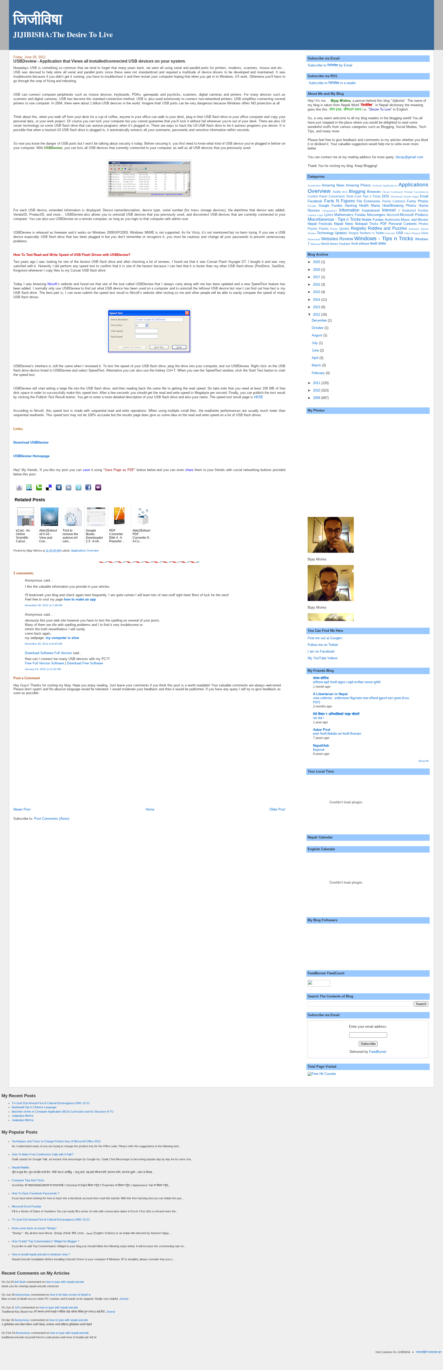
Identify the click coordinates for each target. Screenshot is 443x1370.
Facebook (315, 201)
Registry (358, 228)
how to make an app (80, 599)
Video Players (412, 233)
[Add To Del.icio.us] (48, 487)
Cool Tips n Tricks (368, 196)
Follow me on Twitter (323, 645)
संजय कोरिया (321, 678)
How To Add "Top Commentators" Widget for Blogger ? (45, 1241)
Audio (337, 191)
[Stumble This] (28, 487)
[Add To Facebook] (88, 487)
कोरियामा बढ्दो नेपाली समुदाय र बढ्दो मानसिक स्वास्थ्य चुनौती (346, 682)
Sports (424, 228)
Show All (423, 760)
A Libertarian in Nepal (330, 694)
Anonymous (22, 1294)
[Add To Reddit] (68, 487)
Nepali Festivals (320, 224)
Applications (390, 185)
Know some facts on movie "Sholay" (34, 1228)
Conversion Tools (341, 196)
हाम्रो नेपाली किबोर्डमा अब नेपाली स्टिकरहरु (337, 734)
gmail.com (415, 157)
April (315, 358)
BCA (345, 192)
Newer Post (22, 809)
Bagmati (319, 750)
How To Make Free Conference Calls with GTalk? (42, 1154)
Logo (320, 215)
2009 (317, 398)
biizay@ (402, 157)
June (316, 350)
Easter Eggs (411, 196)
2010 (317, 390)
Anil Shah (20, 1281)
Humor (423, 205)
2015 (317, 292)
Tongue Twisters (359, 233)
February (319, 373)
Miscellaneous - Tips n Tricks (334, 219)
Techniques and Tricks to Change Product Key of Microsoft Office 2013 (56, 1141)
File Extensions (368, 201)
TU (373, 233)
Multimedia (392, 219)
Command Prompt (401, 192)
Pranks (324, 228)
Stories (312, 233)
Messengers (376, 215)
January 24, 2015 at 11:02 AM (43, 669)
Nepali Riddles (20, 1167)
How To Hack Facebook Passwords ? (35, 1193)
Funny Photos (417, 201)
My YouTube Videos (323, 658)
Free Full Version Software (44, 663)
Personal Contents (403, 224)
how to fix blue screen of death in (70, 1294)
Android (377, 185)
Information (349, 210)
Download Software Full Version (48, 653)
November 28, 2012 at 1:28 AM (43, 605)
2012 (317, 314)
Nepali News (343, 224)
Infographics (329, 210)
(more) (124, 1298)
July (315, 343)
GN (17, 1307)
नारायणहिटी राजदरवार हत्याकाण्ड (421, 1352)
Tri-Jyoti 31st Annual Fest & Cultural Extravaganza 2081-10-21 (51, 1103)
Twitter (380, 233)
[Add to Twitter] (78, 487)
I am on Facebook (321, 651)
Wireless (315, 244)
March (317, 365)
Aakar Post (321, 730)
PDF (383, 224)
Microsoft (393, 214)
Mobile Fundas (373, 220)
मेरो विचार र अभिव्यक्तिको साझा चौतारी (336, 714)
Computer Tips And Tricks (28, 1180)
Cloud (385, 192)
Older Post (277, 809)
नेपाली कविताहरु (360, 243)
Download (396, 196)
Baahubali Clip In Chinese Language (34, 1107)
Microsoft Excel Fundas (26, 1206)
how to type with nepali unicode (65, 1281)
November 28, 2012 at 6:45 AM (43, 643)
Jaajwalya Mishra (22, 1115)
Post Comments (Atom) (51, 819)
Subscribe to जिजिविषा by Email (330, 65)
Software (414, 228)
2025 (317, 262)
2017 (317, 277)
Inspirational (371, 210)
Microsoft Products (414, 215)
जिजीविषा (37, 18)
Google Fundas (331, 205)
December (320, 320)
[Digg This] (58, 487)
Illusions (314, 210)
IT (399, 210)
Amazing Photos (358, 185)
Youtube (344, 243)
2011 (317, 383)
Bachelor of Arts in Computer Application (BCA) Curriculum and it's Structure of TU (63, 1111)
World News (329, 243)
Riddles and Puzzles (387, 228)
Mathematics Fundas (350, 215)
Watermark (314, 239)
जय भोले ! (318, 718)
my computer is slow (62, 638)
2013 (317, 307)
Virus (424, 233)
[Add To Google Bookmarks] (18, 487)
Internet (389, 210)
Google (312, 205)
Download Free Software (85, 663)
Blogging (357, 191)
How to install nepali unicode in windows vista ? (41, 1254)
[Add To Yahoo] (97, 487)
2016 (317, 284)
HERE (258, 397)
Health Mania (369, 205)
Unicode (390, 233)
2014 (317, 300)
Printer (334, 228)
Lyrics (328, 215)
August (317, 335)
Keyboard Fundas (415, 210)
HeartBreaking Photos (399, 205)
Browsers (374, 192)
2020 (317, 270)
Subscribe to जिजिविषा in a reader (332, 83)
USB (399, 233)
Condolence (421, 192)
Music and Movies (414, 220)
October (318, 328)
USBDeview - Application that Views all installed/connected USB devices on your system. (99, 61)
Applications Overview (85, 550)
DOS (385, 196)
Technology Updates (332, 233)
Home (150, 809)
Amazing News (333, 185)
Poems (312, 228)
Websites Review (337, 239)
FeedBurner (377, 1052)
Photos (423, 223)
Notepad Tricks (366, 224)
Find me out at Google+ (325, 638)
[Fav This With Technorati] (38, 487)
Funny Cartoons (393, 201)
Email (424, 196)
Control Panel (317, 196)
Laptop (312, 215)
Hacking (351, 205)
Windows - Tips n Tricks (383, 238)
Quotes (344, 228)
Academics (314, 185)
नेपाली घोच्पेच (378, 244)
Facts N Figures (339, 201)
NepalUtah (321, 745)
